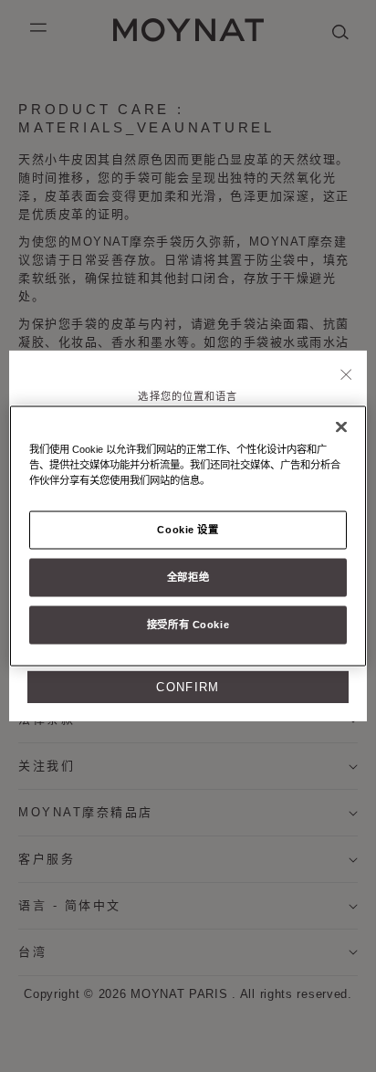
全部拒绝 (188, 577)
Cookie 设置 (187, 529)
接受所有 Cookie (188, 624)
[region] (187, 536)
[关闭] (346, 376)
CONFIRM (187, 687)
